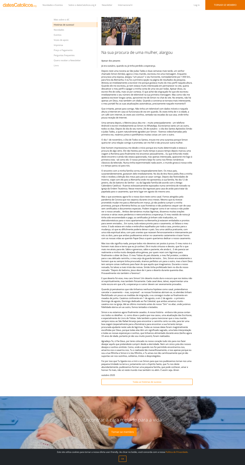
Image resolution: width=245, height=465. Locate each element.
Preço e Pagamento (63, 50)
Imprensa (58, 45)
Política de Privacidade (177, 452)
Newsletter (107, 5)
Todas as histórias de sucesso (147, 381)
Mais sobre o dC (61, 19)
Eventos (57, 34)
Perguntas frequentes (64, 55)
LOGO (20, 5)
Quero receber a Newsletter (67, 60)
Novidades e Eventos (53, 5)
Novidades (59, 29)
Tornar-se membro (225, 5)
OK (122, 458)
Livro (56, 65)
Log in (197, 5)
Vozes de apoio (61, 40)
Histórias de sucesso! (64, 24)
